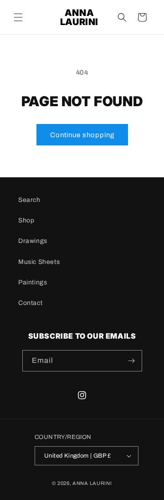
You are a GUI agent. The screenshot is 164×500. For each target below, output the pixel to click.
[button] (18, 17)
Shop (26, 220)
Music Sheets (39, 261)
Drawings (32, 240)
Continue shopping (82, 135)
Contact (30, 302)
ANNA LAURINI (92, 483)
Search (29, 199)
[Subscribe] (132, 360)
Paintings (32, 282)
